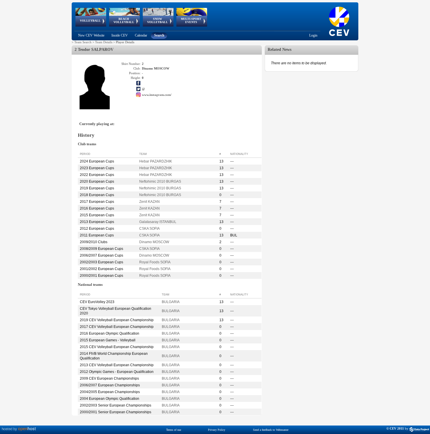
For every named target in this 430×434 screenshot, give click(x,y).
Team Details (103, 42)
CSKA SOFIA (149, 228)
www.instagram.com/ (156, 94)
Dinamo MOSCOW (154, 242)
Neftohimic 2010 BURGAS (160, 181)
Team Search (83, 42)
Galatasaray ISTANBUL (157, 222)
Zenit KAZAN (149, 202)
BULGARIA (171, 302)
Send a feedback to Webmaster (270, 429)
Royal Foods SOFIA (155, 262)
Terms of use (173, 429)
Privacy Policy (216, 429)
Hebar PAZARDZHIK (155, 161)
